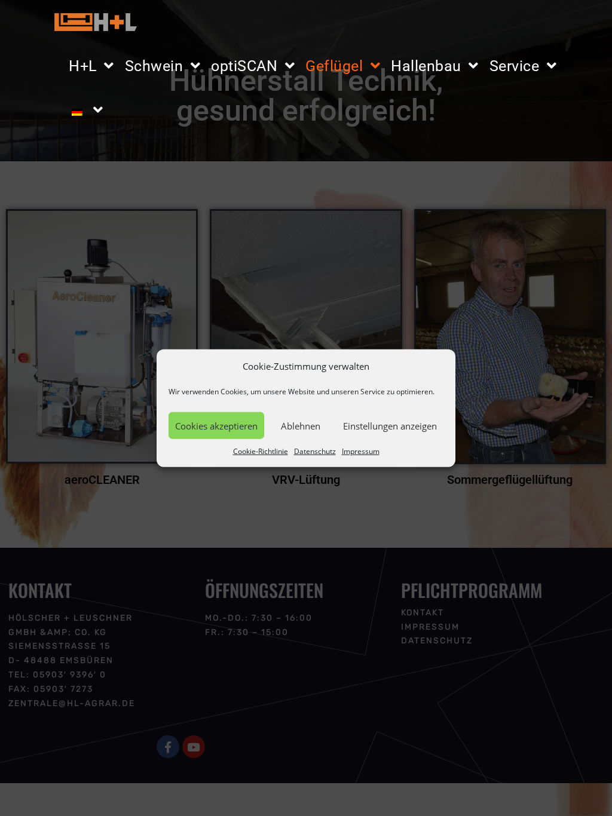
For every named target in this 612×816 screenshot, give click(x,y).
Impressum (361, 451)
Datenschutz (315, 451)
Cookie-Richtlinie (260, 451)
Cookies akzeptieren (216, 425)
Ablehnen (300, 425)
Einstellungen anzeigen (390, 425)
